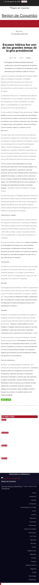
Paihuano (33, 554)
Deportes (33, 518)
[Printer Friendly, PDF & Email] (6, 399)
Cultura (3, 420)
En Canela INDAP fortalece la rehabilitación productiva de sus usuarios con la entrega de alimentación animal (18, 464)
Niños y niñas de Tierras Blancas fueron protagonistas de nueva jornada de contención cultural (18, 425)
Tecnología (32, 576)
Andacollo (32, 496)
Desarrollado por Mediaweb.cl (19, 474)
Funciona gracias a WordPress (11, 486)
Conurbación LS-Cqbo (28, 507)
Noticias (33, 543)
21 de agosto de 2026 (10, 430)
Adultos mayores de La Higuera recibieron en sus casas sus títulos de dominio (19, 450)
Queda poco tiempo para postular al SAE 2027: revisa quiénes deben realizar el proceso (19, 438)
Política (33, 561)
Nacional (33, 540)
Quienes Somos (31, 565)
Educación (5, 433)
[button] (18, 24)
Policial (33, 558)
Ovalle (34, 547)
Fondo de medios (30, 529)
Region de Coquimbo (19, 15)
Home (34, 493)
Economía (32, 522)
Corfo (34, 511)
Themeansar (5, 488)
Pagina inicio (31, 551)
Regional (28, 58)
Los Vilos (33, 536)
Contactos (32, 504)
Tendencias (32, 579)
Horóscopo (32, 532)
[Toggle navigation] (34, 23)
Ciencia (33, 500)
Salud (34, 572)
